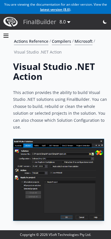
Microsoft (83, 41)
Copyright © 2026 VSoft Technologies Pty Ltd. (55, 234)
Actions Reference (31, 41)
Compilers (61, 41)
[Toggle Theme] (105, 22)
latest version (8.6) (55, 9)
